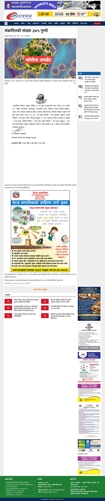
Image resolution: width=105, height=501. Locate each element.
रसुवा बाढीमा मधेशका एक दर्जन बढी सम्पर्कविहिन (24, 315)
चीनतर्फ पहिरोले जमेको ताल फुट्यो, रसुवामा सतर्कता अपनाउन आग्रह (91, 99)
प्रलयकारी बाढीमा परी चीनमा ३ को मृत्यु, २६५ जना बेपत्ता (91, 117)
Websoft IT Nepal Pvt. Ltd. (57, 499)
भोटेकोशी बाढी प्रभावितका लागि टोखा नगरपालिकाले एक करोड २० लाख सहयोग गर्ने (92, 89)
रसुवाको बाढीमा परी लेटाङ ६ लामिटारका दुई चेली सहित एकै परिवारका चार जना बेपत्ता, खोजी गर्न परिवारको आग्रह (92, 108)
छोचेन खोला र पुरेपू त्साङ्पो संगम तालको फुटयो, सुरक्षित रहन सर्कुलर (92, 79)
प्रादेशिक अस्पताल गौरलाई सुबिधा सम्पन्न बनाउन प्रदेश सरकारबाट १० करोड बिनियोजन (62, 316)
